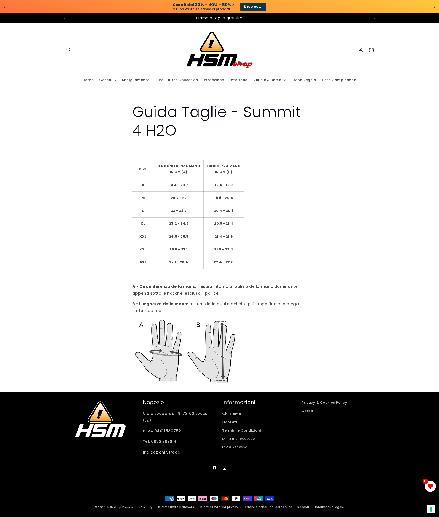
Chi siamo (231, 413)
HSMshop (114, 507)
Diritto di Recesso (238, 438)
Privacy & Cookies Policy (324, 402)
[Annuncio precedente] (65, 18)
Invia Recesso (234, 447)
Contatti (230, 422)
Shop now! (239, 6)
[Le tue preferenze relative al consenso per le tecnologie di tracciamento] (431, 509)
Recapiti (303, 507)
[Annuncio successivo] (374, 18)
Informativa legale (329, 507)
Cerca (307, 410)
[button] (69, 50)
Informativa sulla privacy (219, 507)
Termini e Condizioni (241, 430)
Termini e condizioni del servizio (268, 507)
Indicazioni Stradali (163, 452)
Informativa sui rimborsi (176, 507)
